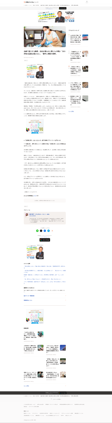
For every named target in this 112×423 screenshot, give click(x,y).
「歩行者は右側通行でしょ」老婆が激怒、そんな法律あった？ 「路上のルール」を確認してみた (45, 271)
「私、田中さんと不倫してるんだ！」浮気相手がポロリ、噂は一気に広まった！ (43, 279)
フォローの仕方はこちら (49, 8)
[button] (52, 231)
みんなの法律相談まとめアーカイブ (52, 415)
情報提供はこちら (28, 300)
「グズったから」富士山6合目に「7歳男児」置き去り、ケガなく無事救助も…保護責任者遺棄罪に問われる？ (52, 349)
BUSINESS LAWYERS (44, 413)
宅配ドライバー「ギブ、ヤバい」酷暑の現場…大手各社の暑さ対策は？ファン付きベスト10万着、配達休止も (30, 376)
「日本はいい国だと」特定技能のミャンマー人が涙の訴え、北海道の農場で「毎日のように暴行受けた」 (75, 70)
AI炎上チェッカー (68, 415)
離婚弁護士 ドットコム (40, 415)
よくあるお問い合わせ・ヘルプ (29, 404)
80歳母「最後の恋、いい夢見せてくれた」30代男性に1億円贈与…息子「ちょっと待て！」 (43, 275)
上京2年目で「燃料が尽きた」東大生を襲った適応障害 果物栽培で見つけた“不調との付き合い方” (30, 348)
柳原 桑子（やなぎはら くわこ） (39, 214)
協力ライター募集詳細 (29, 296)
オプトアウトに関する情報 (34, 406)
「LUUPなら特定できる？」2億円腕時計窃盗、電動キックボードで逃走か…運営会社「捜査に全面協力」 (30, 336)
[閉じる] (111, 7)
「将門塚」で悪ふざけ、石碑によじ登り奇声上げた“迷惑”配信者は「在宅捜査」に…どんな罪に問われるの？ (52, 362)
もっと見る (26, 386)
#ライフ (26, 60)
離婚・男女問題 (36, 5)
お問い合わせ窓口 (40, 404)
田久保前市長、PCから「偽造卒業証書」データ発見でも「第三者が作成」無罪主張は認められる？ (52, 375)
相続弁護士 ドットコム (79, 413)
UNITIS (62, 415)
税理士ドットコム (27, 413)
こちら (34, 195)
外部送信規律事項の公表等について (66, 404)
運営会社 (25, 406)
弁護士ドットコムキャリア (55, 413)
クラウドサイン (35, 413)
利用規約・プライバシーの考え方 (52, 404)
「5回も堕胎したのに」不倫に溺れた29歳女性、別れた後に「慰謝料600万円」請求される (44, 267)
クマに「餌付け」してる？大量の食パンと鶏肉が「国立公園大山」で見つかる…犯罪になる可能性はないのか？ (75, 86)
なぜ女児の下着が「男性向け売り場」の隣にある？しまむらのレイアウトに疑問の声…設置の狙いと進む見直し (75, 39)
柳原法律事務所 (32, 215)
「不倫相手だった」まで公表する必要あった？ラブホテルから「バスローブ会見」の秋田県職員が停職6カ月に (75, 56)
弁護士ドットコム (28, 5)
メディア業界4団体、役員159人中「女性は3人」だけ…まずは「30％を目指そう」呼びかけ (45, 282)
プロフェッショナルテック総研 (67, 413)
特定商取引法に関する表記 (79, 404)
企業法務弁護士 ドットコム (29, 415)
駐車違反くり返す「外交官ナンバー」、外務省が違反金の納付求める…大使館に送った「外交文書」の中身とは (75, 100)
